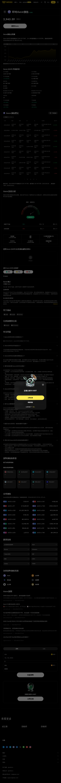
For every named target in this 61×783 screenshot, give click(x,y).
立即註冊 (30, 397)
